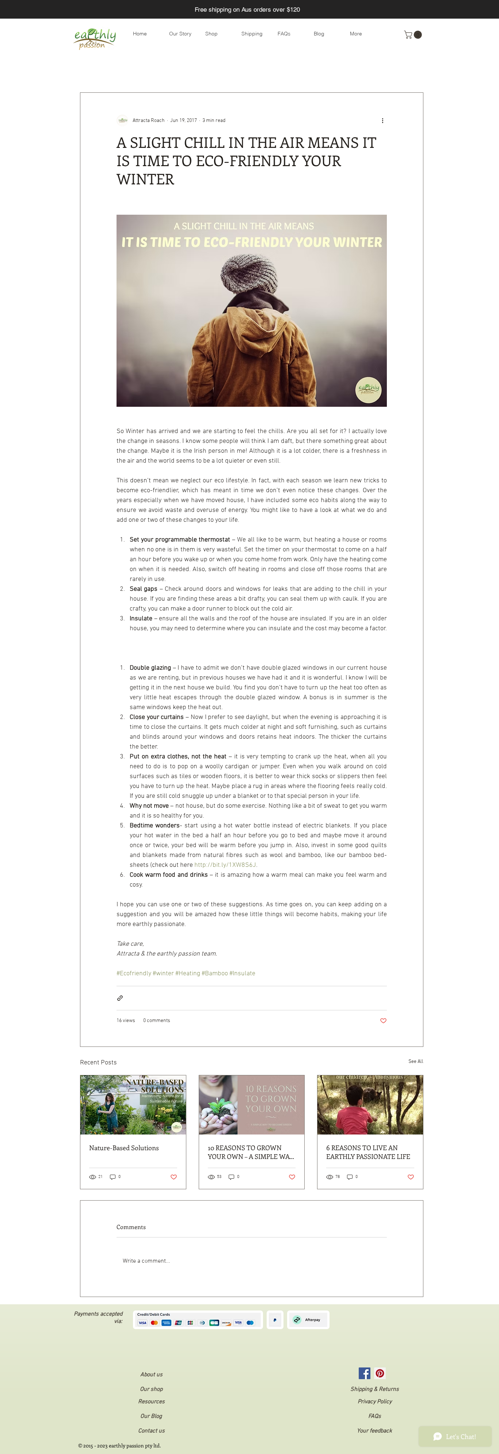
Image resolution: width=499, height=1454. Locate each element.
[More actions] (382, 120)
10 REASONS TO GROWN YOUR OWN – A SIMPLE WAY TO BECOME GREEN (250, 1152)
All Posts (90, 70)
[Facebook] (364, 1373)
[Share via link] (120, 998)
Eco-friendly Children (247, 70)
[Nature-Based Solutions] (133, 1104)
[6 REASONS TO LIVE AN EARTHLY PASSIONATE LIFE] (370, 1104)
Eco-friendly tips (135, 70)
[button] (414, 35)
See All (415, 1062)
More (353, 70)
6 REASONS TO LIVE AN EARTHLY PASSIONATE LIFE (368, 1152)
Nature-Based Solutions (124, 1147)
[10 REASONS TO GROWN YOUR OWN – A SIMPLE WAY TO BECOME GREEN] (252, 1104)
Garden (323, 70)
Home (293, 70)
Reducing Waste (188, 70)
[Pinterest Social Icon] (380, 1373)
